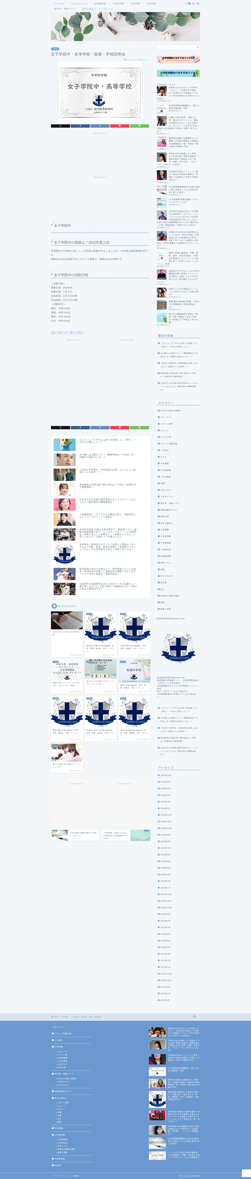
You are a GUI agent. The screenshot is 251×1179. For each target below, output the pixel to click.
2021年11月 (166, 980)
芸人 (163, 589)
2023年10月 (166, 828)
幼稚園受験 (100, 3)
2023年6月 (166, 855)
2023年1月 (166, 888)
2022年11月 (166, 901)
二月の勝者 (166, 477)
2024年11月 (166, 775)
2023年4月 (166, 868)
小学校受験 (119, 3)
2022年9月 (166, 914)
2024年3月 (166, 795)
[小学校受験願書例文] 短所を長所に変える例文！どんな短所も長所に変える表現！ (184, 189)
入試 (54, 332)
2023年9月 (166, 835)
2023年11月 (166, 821)
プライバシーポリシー (61, 1176)
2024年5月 (166, 782)
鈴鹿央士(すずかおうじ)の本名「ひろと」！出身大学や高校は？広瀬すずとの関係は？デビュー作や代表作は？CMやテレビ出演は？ (178, 93)
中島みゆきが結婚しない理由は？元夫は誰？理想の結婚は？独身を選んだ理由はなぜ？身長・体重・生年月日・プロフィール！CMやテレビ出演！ (177, 159)
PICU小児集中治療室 (170, 411)
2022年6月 (166, 934)
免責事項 (76, 1176)
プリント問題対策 (169, 444)
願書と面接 (166, 609)
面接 (73, 332)
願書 (80, 332)
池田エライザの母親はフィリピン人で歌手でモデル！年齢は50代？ (183, 292)
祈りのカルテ (167, 576)
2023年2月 (166, 881)
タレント (165, 430)
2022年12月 (166, 894)
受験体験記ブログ (169, 510)
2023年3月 (166, 874)
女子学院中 (64, 332)
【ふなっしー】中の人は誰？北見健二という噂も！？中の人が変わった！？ (179, 345)
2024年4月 (166, 788)
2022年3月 (166, 954)
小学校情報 (166, 543)
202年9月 (165, 1000)
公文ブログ (166, 490)
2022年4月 (166, 947)
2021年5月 (166, 987)
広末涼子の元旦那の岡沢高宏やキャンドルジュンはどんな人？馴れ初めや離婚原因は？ (179, 386)
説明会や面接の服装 (170, 596)
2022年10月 (166, 908)
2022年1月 (166, 967)
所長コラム (166, 563)
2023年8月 (166, 841)
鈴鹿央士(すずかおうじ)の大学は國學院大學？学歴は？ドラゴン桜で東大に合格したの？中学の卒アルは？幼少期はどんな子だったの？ (178, 276)
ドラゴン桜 (166, 437)
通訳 (163, 602)
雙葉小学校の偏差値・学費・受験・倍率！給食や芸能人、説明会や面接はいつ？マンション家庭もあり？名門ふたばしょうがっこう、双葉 (177, 258)
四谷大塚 (165, 516)
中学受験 (136, 3)
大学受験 (151, 3)
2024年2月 (166, 802)
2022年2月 (166, 960)
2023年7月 (166, 848)
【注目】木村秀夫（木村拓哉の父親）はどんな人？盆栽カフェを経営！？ (179, 365)
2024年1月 (166, 808)
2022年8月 (166, 921)
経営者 (164, 582)
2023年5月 (166, 861)
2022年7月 (166, 927)
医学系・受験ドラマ (64, 8)
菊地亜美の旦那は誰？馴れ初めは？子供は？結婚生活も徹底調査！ (178, 375)
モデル (164, 457)
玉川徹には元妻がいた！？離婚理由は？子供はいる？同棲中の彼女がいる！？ (179, 355)
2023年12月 (166, 815)
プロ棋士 (165, 450)
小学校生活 (166, 549)
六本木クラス (167, 496)
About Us (108, 8)
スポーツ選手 (167, 424)
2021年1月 (166, 993)
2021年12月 (166, 974)
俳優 (163, 483)
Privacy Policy (79, 3)
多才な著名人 (89, 8)
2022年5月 (166, 941)
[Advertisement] (100, 154)
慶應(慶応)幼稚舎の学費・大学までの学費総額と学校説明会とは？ (184, 304)
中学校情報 (166, 470)
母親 (163, 569)
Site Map (59, 3)
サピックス (166, 417)
